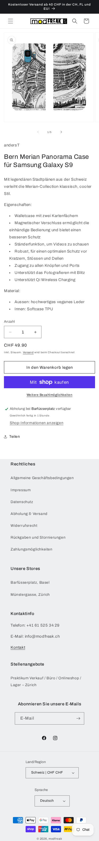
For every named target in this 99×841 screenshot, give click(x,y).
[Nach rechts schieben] (61, 132)
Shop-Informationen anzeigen (36, 423)
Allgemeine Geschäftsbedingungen (42, 478)
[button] (10, 21)
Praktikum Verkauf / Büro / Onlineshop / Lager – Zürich (46, 681)
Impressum (21, 490)
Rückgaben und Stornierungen (38, 537)
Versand (28, 352)
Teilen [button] (14, 437)
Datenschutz (22, 502)
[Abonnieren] (78, 718)
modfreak (55, 838)
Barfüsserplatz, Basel (30, 582)
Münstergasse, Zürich (30, 595)
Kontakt (18, 647)
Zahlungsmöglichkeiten (32, 549)
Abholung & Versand (29, 514)
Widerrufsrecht (24, 526)
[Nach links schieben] (38, 132)
